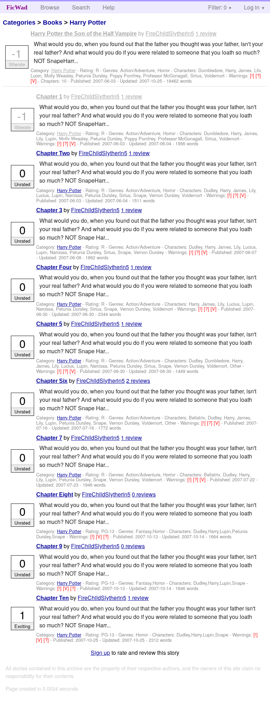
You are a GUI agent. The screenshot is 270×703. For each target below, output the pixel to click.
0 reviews (144, 494)
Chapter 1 (49, 97)
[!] (253, 75)
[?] (258, 75)
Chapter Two (53, 153)
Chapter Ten (52, 598)
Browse (49, 7)
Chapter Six (52, 381)
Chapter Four (54, 267)
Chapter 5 (49, 324)
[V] (34, 80)
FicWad (16, 7)
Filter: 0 (217, 7)
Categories (19, 22)
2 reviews (138, 380)
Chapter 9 (49, 546)
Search (81, 7)
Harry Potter (88, 22)
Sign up (100, 652)
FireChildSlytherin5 (170, 33)
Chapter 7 (49, 438)
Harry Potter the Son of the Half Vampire (84, 34)
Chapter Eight (54, 495)
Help (109, 7)
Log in (251, 7)
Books (52, 22)
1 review (206, 33)
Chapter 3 (49, 210)
